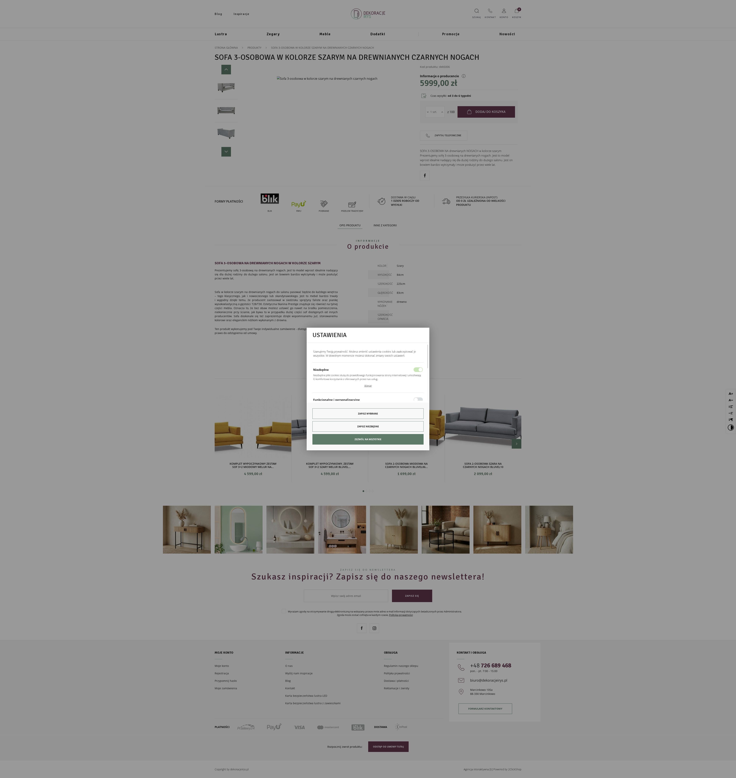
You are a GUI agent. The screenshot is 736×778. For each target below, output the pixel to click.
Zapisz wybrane (368, 413)
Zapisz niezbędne (368, 426)
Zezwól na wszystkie (368, 439)
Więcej (368, 385)
